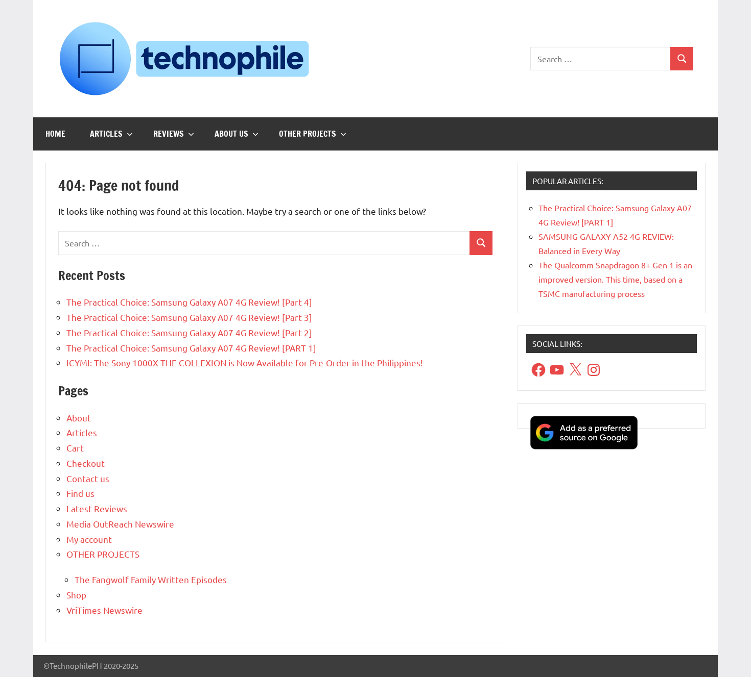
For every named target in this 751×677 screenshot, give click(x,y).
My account (89, 539)
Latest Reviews (96, 508)
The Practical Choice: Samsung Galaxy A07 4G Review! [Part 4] (189, 301)
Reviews (168, 133)
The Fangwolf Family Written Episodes (151, 579)
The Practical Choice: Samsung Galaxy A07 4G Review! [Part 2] (189, 332)
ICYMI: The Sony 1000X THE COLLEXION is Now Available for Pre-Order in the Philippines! (244, 362)
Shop (76, 594)
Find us (80, 493)
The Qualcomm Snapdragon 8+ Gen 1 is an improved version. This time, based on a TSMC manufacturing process (615, 279)
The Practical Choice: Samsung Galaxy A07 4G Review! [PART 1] (191, 347)
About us (231, 133)
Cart (75, 447)
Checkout (85, 463)
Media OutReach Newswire (120, 523)
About (78, 417)
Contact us (87, 478)
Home (55, 133)
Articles (106, 133)
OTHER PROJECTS (307, 133)
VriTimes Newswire (104, 610)
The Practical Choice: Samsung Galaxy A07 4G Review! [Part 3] (189, 317)
